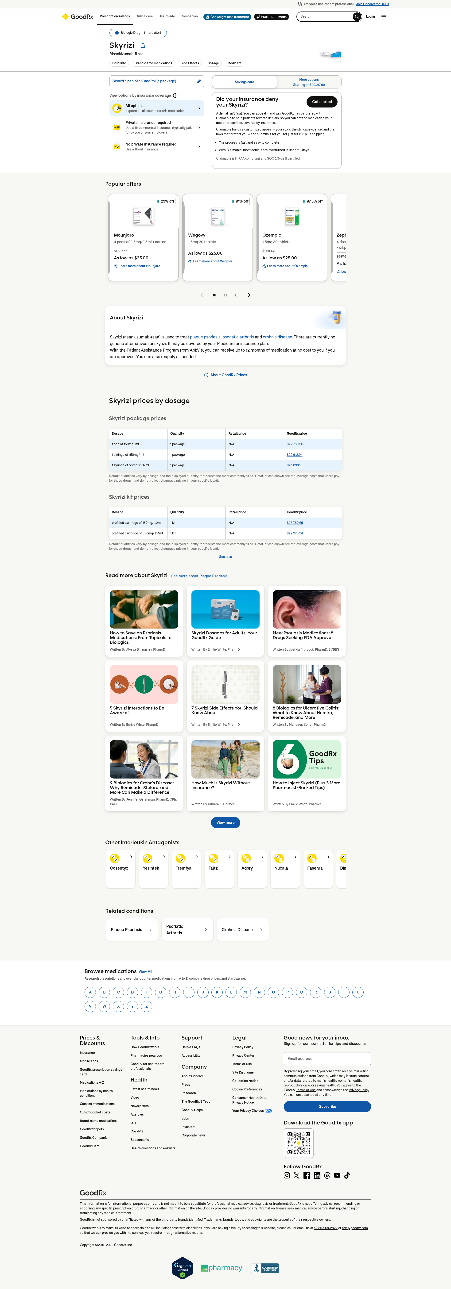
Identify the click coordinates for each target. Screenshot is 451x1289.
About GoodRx (192, 1076)
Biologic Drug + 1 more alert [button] (141, 33)
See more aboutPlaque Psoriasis (199, 576)
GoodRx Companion (94, 1138)
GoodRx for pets (92, 1129)
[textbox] (327, 1058)
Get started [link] (322, 101)
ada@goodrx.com (355, 1228)
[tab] (244, 81)
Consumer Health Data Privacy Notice (249, 1100)
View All (145, 971)
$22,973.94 (295, 533)
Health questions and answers (153, 1148)
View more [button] (226, 822)
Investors (188, 1127)
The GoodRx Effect (196, 1101)
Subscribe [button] (345, 1108)
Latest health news (145, 1089)
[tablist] (277, 81)
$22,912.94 (295, 455)
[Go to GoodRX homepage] (77, 16)
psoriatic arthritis (238, 337)
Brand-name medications (153, 63)
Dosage (213, 63)
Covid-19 (137, 1131)
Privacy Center (243, 1055)
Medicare (234, 63)
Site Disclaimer (243, 1072)
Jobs (185, 1118)
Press (186, 1084)
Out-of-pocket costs (95, 1112)
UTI (133, 1123)
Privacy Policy (242, 1047)
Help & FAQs (191, 1047)
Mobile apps (89, 1061)
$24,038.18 (294, 465)
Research (189, 1093)
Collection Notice (245, 1081)
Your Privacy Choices (248, 1111)
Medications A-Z (92, 1082)
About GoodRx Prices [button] (228, 374)
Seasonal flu (140, 1140)
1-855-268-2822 (326, 1228)
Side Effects (190, 63)
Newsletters (140, 1106)
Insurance (87, 1053)
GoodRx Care (90, 1146)
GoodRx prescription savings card (101, 1071)
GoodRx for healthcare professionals (148, 1066)
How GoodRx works (145, 1047)
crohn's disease (277, 337)
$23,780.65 (295, 523)
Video (135, 1097)
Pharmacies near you (146, 1055)
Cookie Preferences (247, 1089)
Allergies (137, 1114)
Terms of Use (242, 1064)
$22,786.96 (295, 444)
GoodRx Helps (192, 1110)
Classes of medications (97, 1104)
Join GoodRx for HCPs (372, 4)
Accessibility (191, 1055)
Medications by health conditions (96, 1093)
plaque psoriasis (205, 337)
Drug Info (119, 63)
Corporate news (193, 1135)
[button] (226, 17)
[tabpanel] (277, 130)
